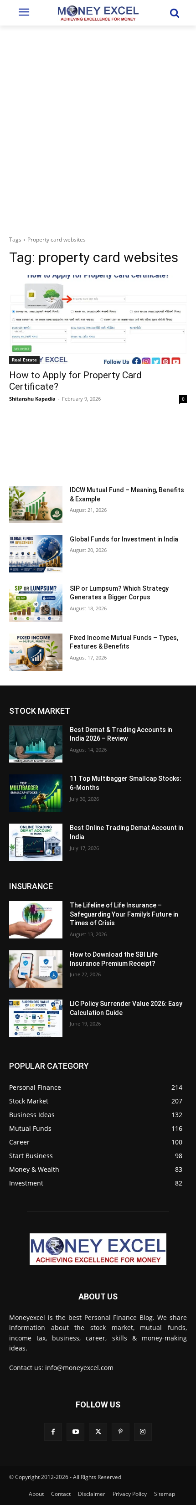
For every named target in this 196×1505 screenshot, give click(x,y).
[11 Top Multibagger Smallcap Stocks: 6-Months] (35, 793)
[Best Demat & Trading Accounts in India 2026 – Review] (35, 744)
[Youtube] (75, 1432)
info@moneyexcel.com (79, 1367)
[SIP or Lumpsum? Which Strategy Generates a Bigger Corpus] (35, 603)
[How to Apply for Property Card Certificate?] (98, 319)
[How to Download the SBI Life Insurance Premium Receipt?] (35, 969)
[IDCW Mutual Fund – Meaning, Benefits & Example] (35, 504)
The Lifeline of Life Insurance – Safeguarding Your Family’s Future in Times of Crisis (124, 914)
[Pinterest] (120, 1432)
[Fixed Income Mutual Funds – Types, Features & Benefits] (35, 652)
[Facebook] (53, 1432)
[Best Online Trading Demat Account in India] (35, 842)
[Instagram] (143, 1432)
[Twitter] (98, 1432)
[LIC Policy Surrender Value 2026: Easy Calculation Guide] (35, 1018)
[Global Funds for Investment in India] (35, 553)
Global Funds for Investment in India (124, 539)
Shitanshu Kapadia (32, 398)
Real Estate (24, 359)
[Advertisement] (98, 128)
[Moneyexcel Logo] (98, 12)
